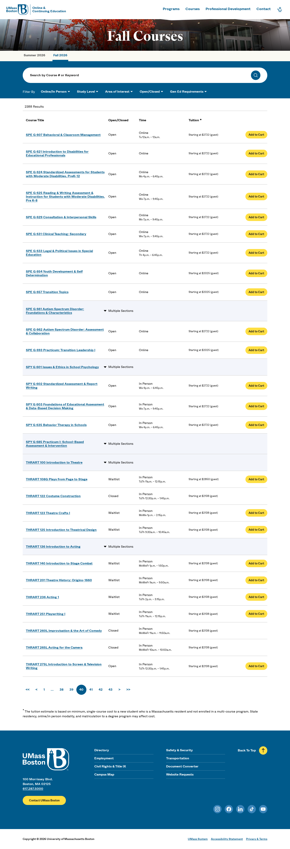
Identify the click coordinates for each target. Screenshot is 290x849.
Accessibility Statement (227, 839)
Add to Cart (256, 135)
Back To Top (247, 750)
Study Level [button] (86, 91)
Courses (192, 8)
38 (62, 689)
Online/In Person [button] (54, 91)
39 (71, 689)
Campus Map (104, 774)
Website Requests (180, 774)
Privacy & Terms (256, 839)
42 (101, 689)
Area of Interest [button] (117, 91)
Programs (171, 8)
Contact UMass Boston (44, 800)
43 (110, 689)
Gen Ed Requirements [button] (186, 91)
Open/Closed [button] (150, 91)
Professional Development (228, 8)
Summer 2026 (34, 55)
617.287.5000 (33, 788)
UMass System (198, 839)
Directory (101, 750)
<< (28, 689)
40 (81, 689)
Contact (263, 8)
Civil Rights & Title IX (110, 766)
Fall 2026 (60, 55)
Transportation (177, 758)
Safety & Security (179, 750)
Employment (104, 758)
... (52, 689)
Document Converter (182, 766)
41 (91, 689)
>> (128, 689)
